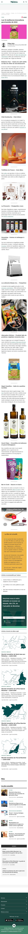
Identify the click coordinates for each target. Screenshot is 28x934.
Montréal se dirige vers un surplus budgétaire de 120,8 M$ (17, 803)
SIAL (7, 539)
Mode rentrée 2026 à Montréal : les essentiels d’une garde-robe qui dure (12, 852)
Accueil (3, 13)
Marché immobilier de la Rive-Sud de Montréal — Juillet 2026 (13, 689)
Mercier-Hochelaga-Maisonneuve (15, 810)
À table (12, 13)
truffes (5, 173)
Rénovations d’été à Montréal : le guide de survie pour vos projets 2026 (13, 861)
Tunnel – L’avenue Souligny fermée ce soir (16, 813)
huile (2, 393)
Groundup (3, 246)
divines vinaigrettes (8, 216)
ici (14, 569)
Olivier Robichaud (20, 797)
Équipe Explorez (13, 874)
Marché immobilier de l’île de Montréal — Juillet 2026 (13, 758)
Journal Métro (12, 855)
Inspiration (8, 13)
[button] (1, 2)
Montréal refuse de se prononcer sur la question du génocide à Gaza (16, 793)
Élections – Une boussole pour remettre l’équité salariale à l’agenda (17, 835)
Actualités (11, 801)
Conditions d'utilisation (13, 931)
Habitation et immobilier (6, 651)
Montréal (11, 820)
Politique (11, 790)
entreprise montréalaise (7, 288)
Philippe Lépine (11, 43)
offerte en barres (16, 489)
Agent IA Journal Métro (13, 665)
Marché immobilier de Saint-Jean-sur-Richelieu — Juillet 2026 (13, 655)
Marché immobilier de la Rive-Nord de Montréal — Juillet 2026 (13, 724)
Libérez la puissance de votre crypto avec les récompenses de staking (13, 871)
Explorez (14, 846)
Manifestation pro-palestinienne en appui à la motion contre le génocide (16, 824)
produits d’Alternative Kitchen (18, 342)
